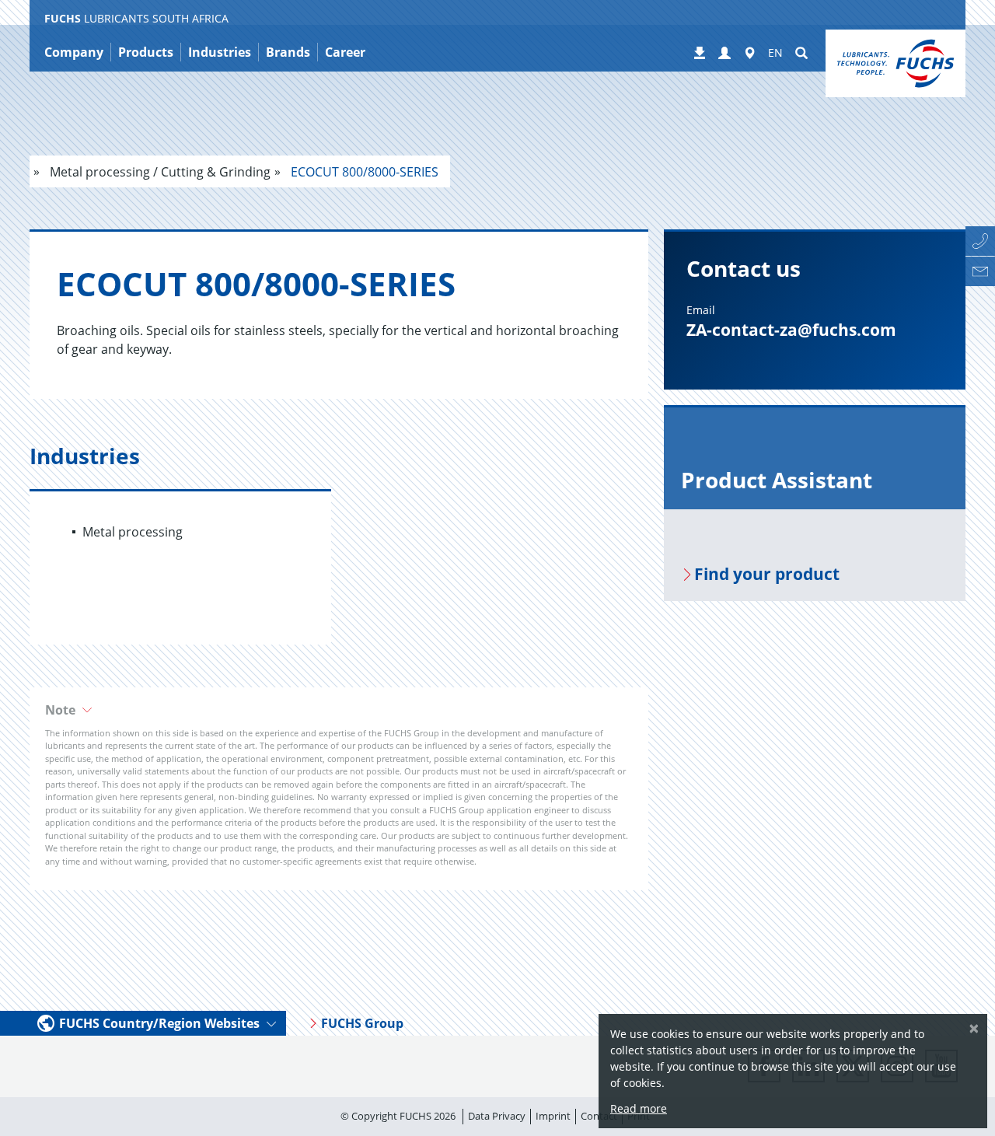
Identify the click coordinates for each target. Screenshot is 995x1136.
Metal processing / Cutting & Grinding (159, 171)
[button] (724, 53)
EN (775, 52)
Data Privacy (496, 1116)
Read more (638, 1108)
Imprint (553, 1116)
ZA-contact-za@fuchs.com (791, 330)
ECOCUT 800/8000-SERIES (363, 171)
